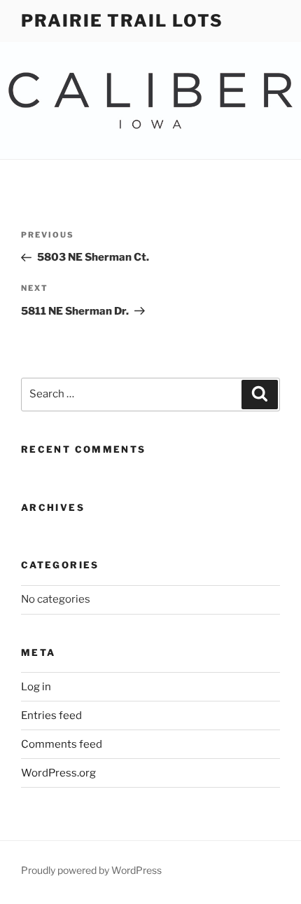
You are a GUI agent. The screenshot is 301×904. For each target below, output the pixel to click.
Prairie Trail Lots (122, 21)
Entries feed (51, 715)
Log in (36, 686)
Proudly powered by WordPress (91, 870)
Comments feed (61, 744)
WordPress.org (58, 773)
